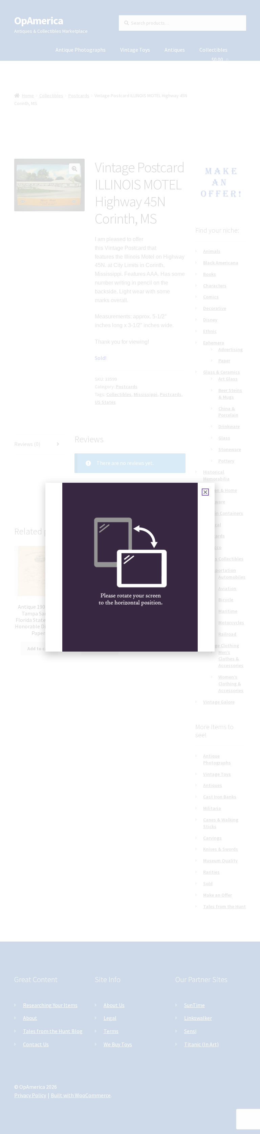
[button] (205, 492)
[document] (130, 567)
